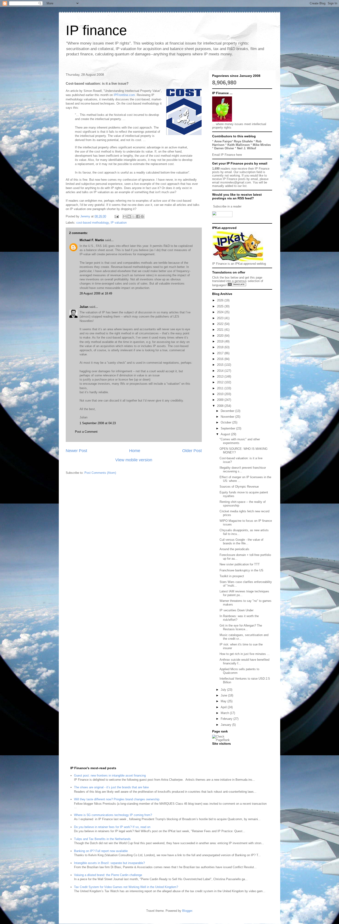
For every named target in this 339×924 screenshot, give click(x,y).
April (224, 707)
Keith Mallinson (238, 145)
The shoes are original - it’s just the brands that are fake (111, 787)
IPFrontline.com (124, 95)
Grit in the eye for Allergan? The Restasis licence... (241, 627)
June (224, 695)
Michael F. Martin (92, 240)
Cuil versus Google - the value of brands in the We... (241, 541)
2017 (220, 353)
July (224, 689)
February (227, 718)
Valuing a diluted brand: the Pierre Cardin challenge (108, 875)
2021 (220, 329)
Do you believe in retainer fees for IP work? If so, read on (112, 827)
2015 (220, 364)
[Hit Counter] (220, 749)
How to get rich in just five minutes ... (245, 654)
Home (134, 450)
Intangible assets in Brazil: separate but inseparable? (109, 863)
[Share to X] (133, 216)
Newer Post (76, 450)
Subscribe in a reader (227, 206)
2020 (220, 335)
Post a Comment (86, 431)
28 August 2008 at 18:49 (96, 293)
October (226, 422)
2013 (220, 376)
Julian (84, 307)
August (226, 434)
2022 (220, 324)
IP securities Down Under (236, 610)
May (224, 701)
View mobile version (133, 460)
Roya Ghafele (243, 141)
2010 (220, 394)
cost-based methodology (92, 222)
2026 (220, 300)
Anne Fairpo (223, 141)
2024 (220, 312)
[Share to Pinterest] (142, 216)
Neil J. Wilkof (246, 148)
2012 (220, 382)
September (228, 428)
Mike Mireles (262, 145)
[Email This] (124, 216)
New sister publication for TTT (240, 564)
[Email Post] (116, 216)
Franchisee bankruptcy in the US (241, 570)
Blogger (187, 910)
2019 (220, 341)
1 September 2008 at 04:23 (98, 423)
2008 (220, 406)
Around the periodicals (234, 549)
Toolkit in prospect (232, 576)
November (228, 416)
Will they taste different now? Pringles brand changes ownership (116, 799)
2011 (220, 388)
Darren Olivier (224, 148)
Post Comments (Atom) (100, 472)
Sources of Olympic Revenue (239, 486)
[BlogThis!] (129, 216)
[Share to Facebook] (138, 216)
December (228, 411)
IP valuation (119, 222)
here (239, 154)
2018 (220, 347)
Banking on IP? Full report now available (101, 851)
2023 (220, 318)
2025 (220, 306)
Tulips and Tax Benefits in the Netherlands (102, 839)
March (225, 713)
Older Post (192, 450)
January (226, 724)
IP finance (96, 30)
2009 (220, 400)
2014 (220, 370)
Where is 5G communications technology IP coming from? (113, 815)
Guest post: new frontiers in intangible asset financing (110, 775)
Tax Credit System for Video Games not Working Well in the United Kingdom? (126, 887)
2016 (220, 359)
